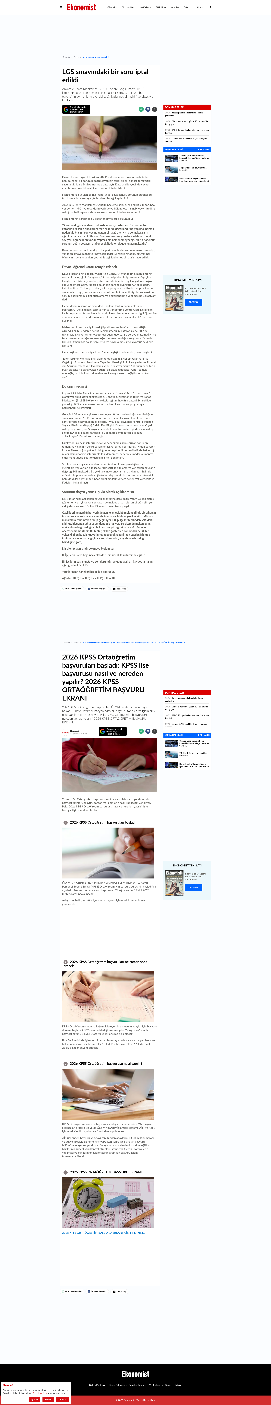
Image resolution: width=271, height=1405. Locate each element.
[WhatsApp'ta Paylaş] (141, 109)
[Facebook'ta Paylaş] (147, 109)
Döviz (187, 7)
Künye (168, 1385)
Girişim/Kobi (128, 7)
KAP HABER (204, 150)
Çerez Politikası (117, 1385)
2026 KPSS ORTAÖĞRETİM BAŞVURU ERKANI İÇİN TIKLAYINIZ (103, 1232)
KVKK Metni (154, 1385)
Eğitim (76, 57)
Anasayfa (66, 57)
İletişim (178, 1385)
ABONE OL (194, 302)
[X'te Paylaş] (154, 109)
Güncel (111, 7)
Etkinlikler (161, 7)
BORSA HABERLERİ (174, 150)
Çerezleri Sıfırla (136, 1385)
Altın (198, 7)
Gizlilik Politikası (97, 1385)
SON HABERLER (174, 107)
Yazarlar (175, 7)
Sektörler (144, 7)
